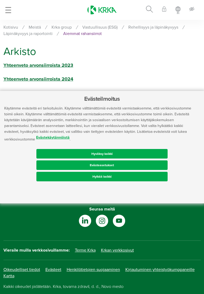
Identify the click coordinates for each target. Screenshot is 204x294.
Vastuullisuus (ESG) (100, 27)
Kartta (8, 276)
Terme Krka (85, 250)
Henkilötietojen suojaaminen (93, 269)
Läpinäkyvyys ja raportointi (28, 33)
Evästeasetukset (102, 165)
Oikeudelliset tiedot (21, 269)
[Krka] (102, 10)
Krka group (62, 27)
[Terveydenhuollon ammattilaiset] (164, 10)
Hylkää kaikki (102, 176)
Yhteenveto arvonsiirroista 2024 (38, 79)
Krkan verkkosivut (117, 250)
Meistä (35, 27)
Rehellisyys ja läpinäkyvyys (153, 27)
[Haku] (149, 10)
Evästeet (53, 269)
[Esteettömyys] (191, 10)
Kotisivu (10, 27)
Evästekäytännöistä (53, 137)
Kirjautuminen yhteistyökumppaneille (160, 269)
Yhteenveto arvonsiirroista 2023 (38, 65)
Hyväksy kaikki (102, 154)
